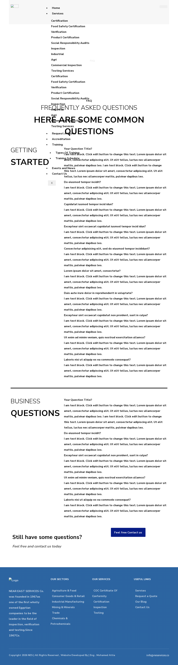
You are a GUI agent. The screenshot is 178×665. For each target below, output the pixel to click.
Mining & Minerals (63, 607)
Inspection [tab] (58, 48)
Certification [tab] (59, 21)
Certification (101, 601)
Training (57, 145)
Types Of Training (67, 153)
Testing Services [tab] (62, 71)
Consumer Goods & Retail (68, 596)
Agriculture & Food (64, 590)
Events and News (63, 168)
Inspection (100, 607)
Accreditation (61, 139)
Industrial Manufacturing (68, 601)
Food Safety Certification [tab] (68, 26)
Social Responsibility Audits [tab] (70, 43)
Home (56, 8)
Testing (99, 613)
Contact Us (59, 174)
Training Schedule (67, 158)
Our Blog (141, 601)
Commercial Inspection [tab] (66, 65)
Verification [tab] (58, 32)
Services (57, 13)
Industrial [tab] (57, 54)
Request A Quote (64, 133)
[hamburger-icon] (163, 6)
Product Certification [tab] (65, 37)
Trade (56, 613)
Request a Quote (146, 596)
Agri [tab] (54, 60)
